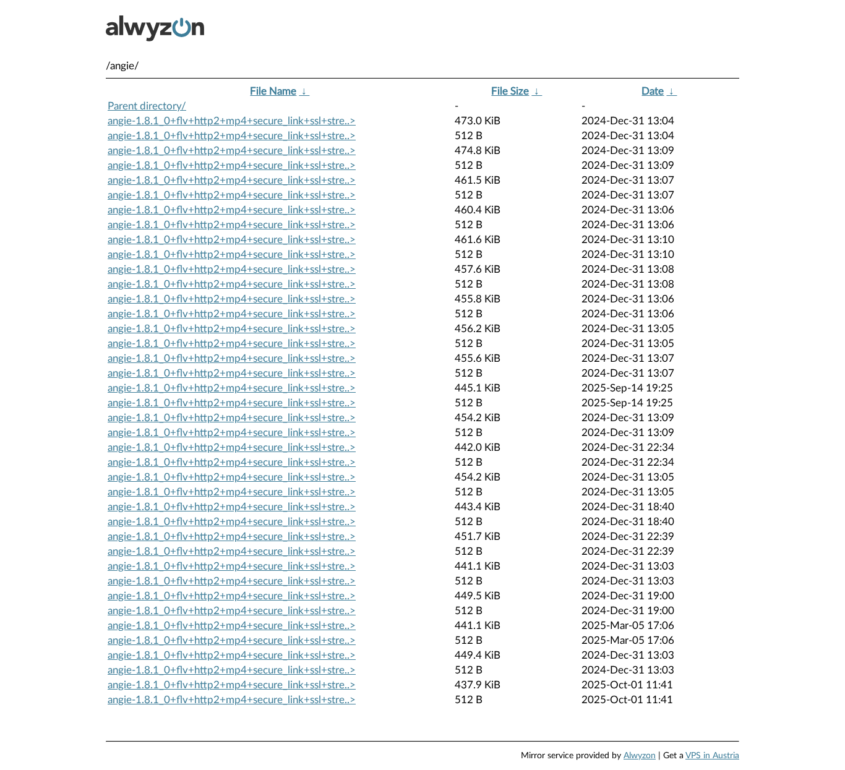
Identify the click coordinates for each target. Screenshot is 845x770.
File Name (273, 91)
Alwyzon (640, 755)
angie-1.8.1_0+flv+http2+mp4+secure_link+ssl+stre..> (232, 121)
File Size (510, 91)
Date (652, 91)
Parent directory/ (147, 106)
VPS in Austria (712, 755)
